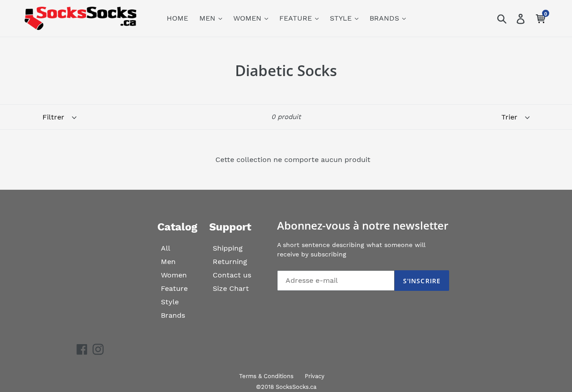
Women (174, 275)
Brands (173, 315)
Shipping (228, 248)
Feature (174, 288)
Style (170, 302)
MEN (208, 18)
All (165, 248)
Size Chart (231, 288)
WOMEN (248, 18)
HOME (177, 18)
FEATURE (296, 18)
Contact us (232, 275)
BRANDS (385, 18)
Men (168, 261)
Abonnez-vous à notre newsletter (362, 225)
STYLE (342, 18)
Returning (230, 261)
